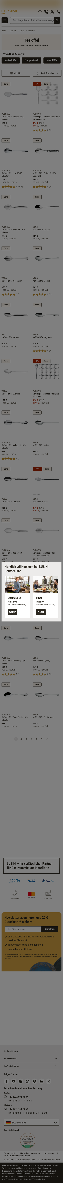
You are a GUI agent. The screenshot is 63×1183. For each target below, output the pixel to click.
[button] (17, 597)
